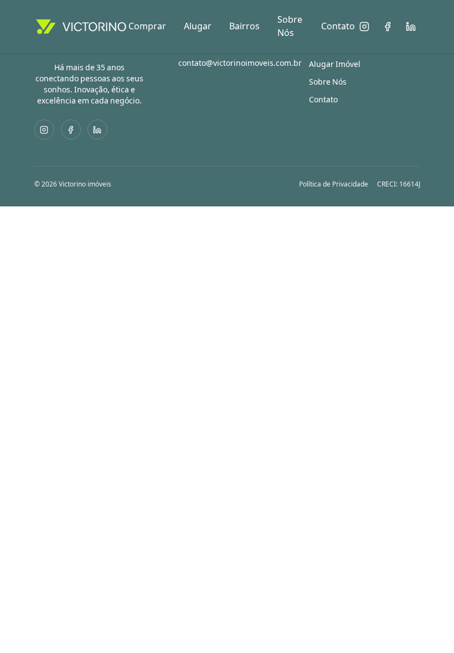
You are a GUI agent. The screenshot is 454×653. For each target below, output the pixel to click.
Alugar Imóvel (334, 64)
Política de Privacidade (333, 184)
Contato (338, 26)
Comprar (147, 26)
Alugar (197, 26)
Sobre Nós (289, 26)
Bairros (244, 26)
